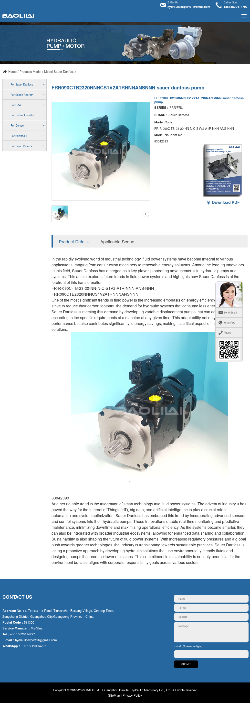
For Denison (17, 125)
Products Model (30, 71)
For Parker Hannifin (22, 115)
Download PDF (225, 202)
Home (12, 71)
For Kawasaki (18, 136)
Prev (55, 213)
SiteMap (114, 695)
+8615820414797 (236, 6)
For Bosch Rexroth (21, 95)
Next (145, 213)
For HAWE (16, 105)
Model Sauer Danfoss (59, 71)
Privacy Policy (132, 695)
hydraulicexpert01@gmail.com (188, 6)
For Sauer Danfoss (21, 84)
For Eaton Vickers (21, 146)
